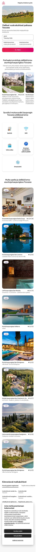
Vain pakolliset (18, 536)
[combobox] (18, 38)
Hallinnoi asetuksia (17, 540)
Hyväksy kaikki (17, 531)
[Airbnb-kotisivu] (3, 3)
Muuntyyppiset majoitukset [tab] (10, 485)
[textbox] (10, 44)
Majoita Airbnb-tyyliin (25, 3)
